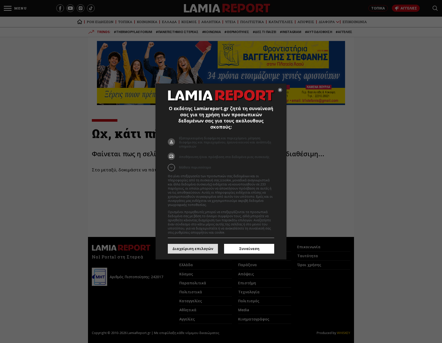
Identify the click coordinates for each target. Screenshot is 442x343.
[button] (221, 167)
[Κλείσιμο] (280, 90)
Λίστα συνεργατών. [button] (221, 205)
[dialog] (221, 172)
